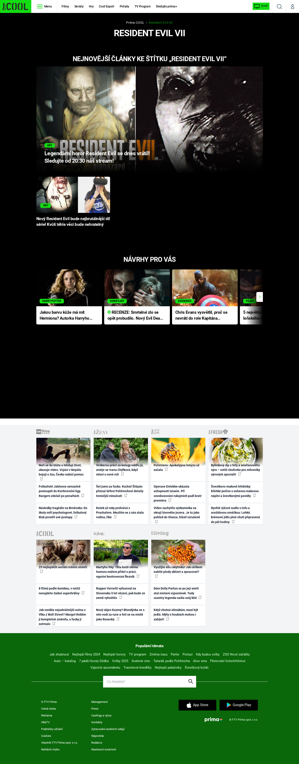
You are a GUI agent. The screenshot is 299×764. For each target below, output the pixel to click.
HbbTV (45, 722)
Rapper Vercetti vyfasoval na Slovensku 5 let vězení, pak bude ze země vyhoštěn (120, 593)
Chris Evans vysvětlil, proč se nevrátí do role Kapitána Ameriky (201, 315)
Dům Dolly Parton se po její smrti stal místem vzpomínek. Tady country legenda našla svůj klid (176, 593)
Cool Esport (106, 6)
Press (94, 708)
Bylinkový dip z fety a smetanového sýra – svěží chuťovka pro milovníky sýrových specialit (235, 469)
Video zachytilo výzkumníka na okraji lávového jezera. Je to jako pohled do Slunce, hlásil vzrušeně (177, 512)
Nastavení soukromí (103, 749)
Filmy (65, 6)
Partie (175, 654)
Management (99, 701)
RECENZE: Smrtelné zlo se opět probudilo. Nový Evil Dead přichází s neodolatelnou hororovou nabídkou (134, 315)
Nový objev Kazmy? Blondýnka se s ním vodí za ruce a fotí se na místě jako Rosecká (120, 614)
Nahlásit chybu (50, 749)
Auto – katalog (65, 661)
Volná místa (48, 708)
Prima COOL (135, 22)
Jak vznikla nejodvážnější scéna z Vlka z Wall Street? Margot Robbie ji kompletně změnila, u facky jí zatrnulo (62, 617)
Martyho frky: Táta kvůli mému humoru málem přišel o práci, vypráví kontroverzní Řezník (117, 571)
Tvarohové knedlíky (137, 668)
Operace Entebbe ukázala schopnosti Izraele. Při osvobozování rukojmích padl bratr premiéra (178, 493)
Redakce (96, 742)
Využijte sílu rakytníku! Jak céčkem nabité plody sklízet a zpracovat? (178, 569)
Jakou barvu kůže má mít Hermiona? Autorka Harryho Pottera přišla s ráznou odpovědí (64, 315)
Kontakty (96, 722)
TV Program (142, 6)
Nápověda (97, 735)
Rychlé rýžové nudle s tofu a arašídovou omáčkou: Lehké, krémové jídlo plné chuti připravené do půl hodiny (235, 515)
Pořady (124, 6)
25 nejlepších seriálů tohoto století (63, 567)
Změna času (158, 654)
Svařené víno (141, 661)
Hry (91, 6)
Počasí (188, 654)
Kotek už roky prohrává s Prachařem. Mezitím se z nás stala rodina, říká (120, 512)
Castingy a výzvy (101, 715)
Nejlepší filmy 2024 (86, 654)
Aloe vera (200, 661)
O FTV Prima (49, 701)
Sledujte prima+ (166, 6)
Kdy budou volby (208, 654)
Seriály (79, 6)
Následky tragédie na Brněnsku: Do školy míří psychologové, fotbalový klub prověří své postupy (63, 512)
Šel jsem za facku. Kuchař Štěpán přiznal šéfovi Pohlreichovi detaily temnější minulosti (119, 491)
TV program (137, 654)
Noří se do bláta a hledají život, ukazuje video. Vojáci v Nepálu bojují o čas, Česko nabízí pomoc (61, 469)
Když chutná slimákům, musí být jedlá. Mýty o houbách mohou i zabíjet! (176, 614)
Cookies (46, 735)
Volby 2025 (120, 661)
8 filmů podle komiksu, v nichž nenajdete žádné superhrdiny (59, 591)
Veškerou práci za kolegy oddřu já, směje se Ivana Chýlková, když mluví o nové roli (119, 469)
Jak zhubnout (59, 654)
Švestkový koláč (197, 668)
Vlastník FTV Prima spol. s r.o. (59, 742)
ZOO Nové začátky (236, 654)
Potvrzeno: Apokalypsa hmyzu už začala (176, 467)
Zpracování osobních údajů (108, 729)
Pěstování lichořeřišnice (227, 661)
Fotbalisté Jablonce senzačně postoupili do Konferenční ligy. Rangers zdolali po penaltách (60, 491)
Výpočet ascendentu (105, 668)
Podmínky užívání (52, 729)
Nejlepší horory (114, 654)
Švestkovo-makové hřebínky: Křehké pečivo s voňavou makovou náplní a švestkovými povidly (235, 491)
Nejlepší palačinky (168, 668)
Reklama (46, 715)
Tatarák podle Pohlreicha (171, 661)
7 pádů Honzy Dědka (94, 661)
